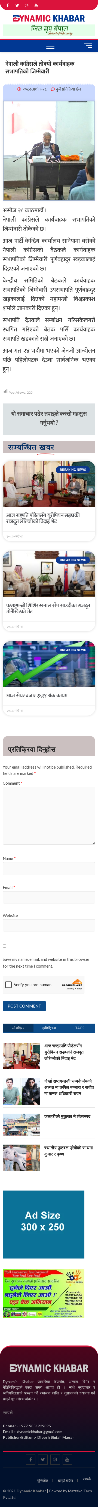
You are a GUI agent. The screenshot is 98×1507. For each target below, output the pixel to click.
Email (9, 887)
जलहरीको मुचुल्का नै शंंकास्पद (67, 1116)
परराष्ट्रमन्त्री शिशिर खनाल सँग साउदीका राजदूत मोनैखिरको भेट (48, 608)
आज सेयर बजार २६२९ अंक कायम (36, 695)
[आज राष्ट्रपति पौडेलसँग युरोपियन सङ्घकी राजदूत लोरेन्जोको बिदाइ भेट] (21, 1045)
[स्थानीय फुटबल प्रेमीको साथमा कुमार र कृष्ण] (21, 1147)
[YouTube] (36, 5)
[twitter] (17, 5)
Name (9, 858)
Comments (48, 1028)
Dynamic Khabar (31, 1491)
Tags (79, 1028)
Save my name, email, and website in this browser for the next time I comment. (46, 963)
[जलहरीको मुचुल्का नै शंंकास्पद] (21, 1116)
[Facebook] (8, 5)
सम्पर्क (87, 1479)
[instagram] (27, 5)
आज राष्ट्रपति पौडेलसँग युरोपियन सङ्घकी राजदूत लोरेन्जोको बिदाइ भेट (42, 518)
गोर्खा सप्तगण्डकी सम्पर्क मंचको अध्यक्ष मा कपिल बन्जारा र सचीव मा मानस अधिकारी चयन (69, 1087)
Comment (13, 783)
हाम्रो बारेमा (65, 1480)
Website (10, 915)
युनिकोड (42, 1480)
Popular (18, 1028)
